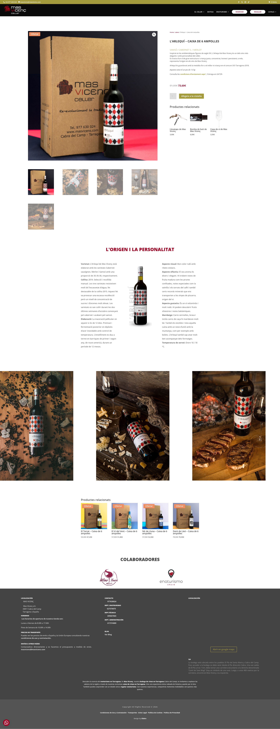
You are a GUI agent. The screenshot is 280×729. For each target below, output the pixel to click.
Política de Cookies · (156, 713)
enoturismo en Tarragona (111, 681)
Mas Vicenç (128, 681)
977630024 (111, 601)
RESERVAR (240, 12)
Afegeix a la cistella (191, 96)
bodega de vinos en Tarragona (152, 681)
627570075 (111, 609)
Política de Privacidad (172, 713)
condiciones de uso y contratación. (36, 638)
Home (172, 32)
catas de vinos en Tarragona (134, 684)
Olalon (143, 718)
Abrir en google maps (223, 649)
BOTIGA (210, 12)
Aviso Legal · (143, 713)
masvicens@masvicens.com (33, 649)
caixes (177, 32)
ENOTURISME (221, 12)
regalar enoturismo (128, 687)
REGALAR (257, 12)
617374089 (111, 623)
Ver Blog (108, 634)
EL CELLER (198, 12)
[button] (154, 35)
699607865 (111, 616)
